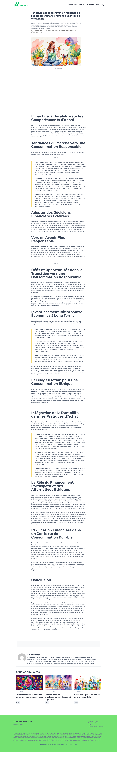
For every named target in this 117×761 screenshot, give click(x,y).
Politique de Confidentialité (96, 726)
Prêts (97, 4)
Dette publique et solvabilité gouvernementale (87, 696)
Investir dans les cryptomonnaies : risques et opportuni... (58, 697)
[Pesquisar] (103, 5)
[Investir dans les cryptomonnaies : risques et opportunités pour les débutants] (58, 689)
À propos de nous (93, 721)
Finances (81, 4)
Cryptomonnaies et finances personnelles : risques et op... (29, 696)
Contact (90, 724)
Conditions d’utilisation (95, 723)
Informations (90, 4)
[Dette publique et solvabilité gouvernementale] (87, 689)
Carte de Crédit (73, 4)
